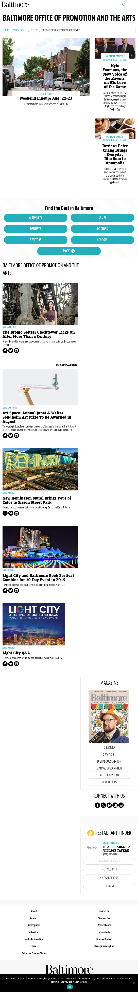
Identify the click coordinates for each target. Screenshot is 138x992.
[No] (133, 983)
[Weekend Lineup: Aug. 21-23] (46, 67)
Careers (33, 918)
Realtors (35, 240)
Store (33, 946)
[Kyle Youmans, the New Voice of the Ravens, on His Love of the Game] (115, 48)
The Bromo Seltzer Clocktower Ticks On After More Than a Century (39, 334)
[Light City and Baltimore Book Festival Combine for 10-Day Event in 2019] (40, 547)
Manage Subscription (109, 768)
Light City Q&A (16, 653)
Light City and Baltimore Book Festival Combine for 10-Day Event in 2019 (38, 578)
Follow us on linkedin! (115, 805)
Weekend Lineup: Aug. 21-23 (46, 98)
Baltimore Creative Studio (34, 953)
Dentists (35, 229)
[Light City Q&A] (40, 624)
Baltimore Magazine (67, 4)
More (66, 251)
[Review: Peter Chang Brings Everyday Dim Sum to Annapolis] (115, 128)
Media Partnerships (34, 939)
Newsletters (109, 782)
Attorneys (35, 217)
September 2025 (19, 30)
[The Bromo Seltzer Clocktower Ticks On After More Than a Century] (40, 304)
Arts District (9, 492)
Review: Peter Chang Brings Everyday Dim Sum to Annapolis (115, 154)
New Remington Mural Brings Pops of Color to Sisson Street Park (37, 500)
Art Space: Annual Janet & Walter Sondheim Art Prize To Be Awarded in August (37, 417)
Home (6, 30)
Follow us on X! (103, 805)
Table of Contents (109, 775)
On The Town (46, 94)
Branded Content (104, 939)
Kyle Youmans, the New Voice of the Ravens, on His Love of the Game (115, 76)
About (34, 911)
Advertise (33, 932)
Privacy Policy (104, 925)
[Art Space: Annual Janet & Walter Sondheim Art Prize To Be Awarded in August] (40, 384)
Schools (102, 240)
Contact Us (104, 911)
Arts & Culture (10, 327)
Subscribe (109, 747)
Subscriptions (34, 925)
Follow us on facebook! (97, 805)
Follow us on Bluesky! (109, 805)
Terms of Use (104, 918)
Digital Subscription (109, 761)
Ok (69, 987)
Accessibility (104, 932)
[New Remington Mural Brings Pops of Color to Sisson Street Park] (40, 469)
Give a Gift (109, 754)
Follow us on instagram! (121, 805)
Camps (102, 217)
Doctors (102, 229)
